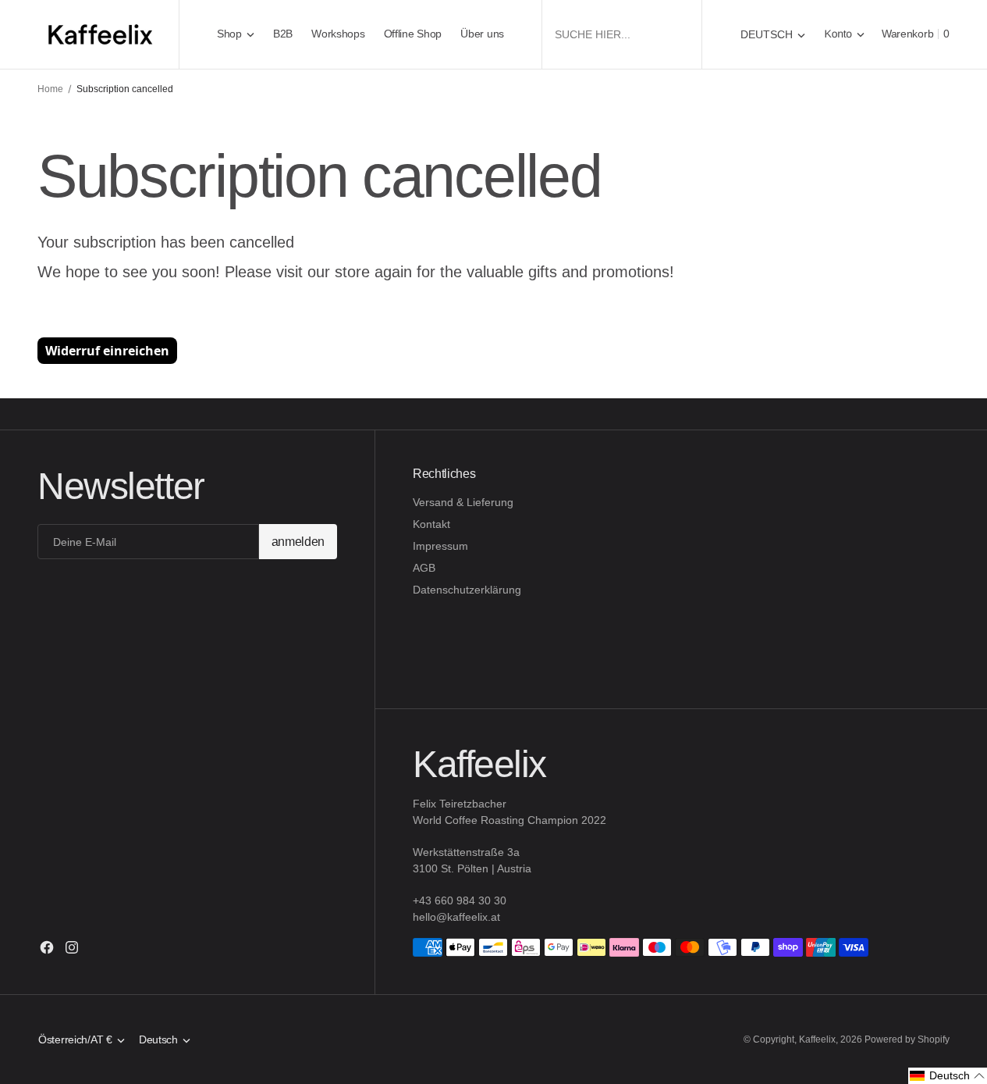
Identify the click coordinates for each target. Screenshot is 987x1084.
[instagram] (72, 947)
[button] (845, 34)
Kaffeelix (817, 1039)
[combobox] (622, 34)
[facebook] (46, 947)
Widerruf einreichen (107, 350)
